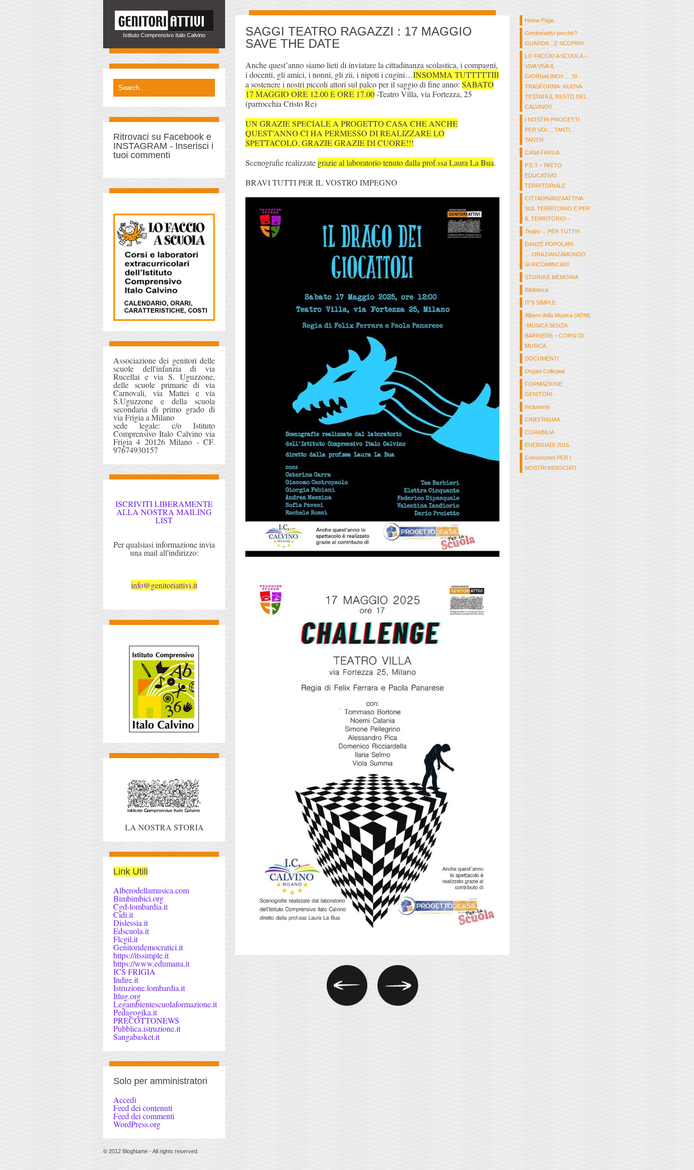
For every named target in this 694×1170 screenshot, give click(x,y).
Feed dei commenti (143, 1116)
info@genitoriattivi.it (164, 585)
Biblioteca (536, 290)
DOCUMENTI (542, 358)
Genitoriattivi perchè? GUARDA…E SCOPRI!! (554, 38)
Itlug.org (127, 996)
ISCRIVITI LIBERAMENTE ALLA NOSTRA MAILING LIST (164, 511)
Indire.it (125, 979)
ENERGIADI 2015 (547, 445)
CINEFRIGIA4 (542, 419)
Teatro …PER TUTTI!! (552, 231)
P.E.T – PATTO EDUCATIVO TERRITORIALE (545, 175)
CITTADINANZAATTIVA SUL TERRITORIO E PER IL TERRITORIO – (557, 208)
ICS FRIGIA (134, 971)
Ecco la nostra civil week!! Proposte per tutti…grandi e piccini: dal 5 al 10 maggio (347, 985)
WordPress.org (137, 1124)
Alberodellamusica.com (151, 890)
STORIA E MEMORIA (551, 277)
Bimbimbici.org (138, 898)
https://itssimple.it (141, 955)
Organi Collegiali (544, 371)
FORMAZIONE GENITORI (543, 389)
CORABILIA (539, 432)
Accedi (124, 1099)
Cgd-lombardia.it (140, 906)
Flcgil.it (125, 939)
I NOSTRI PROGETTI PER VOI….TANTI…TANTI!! (552, 129)
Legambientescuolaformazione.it (165, 1004)
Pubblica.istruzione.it (146, 1028)
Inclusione (537, 407)
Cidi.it (123, 914)
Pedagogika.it (135, 1012)
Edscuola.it (131, 930)
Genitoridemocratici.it (148, 947)
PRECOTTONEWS (146, 1020)
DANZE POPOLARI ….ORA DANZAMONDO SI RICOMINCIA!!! (555, 254)
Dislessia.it (130, 922)
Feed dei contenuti (142, 1107)
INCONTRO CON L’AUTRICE (397, 985)
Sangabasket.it (136, 1036)
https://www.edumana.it (151, 963)
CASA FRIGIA (542, 152)
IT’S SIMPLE (540, 302)
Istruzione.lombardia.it (149, 987)
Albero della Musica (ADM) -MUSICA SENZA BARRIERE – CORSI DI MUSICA (557, 330)
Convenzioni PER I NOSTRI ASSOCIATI (550, 463)
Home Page (539, 20)
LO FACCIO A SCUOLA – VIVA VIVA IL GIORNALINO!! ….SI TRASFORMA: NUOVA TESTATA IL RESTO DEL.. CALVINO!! (557, 81)
